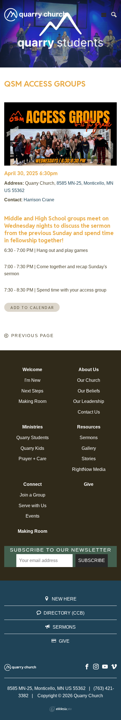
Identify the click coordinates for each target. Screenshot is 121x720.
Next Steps (32, 391)
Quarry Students (32, 437)
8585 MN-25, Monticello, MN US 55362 (46, 688)
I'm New (32, 380)
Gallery (89, 448)
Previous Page (32, 335)
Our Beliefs (89, 391)
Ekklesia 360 (60, 709)
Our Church (88, 380)
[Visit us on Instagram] (96, 667)
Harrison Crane (39, 199)
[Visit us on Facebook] (87, 667)
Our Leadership (88, 401)
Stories (89, 458)
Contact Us (89, 412)
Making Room (32, 401)
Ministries (32, 427)
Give (88, 484)
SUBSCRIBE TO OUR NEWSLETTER (60, 550)
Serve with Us (32, 505)
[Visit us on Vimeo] (114, 667)
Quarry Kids (32, 448)
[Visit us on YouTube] (105, 667)
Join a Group (32, 495)
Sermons (89, 437)
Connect (32, 484)
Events (32, 516)
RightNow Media (89, 469)
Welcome (32, 369)
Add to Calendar (32, 307)
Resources (88, 427)
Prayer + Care (32, 458)
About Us (89, 369)
